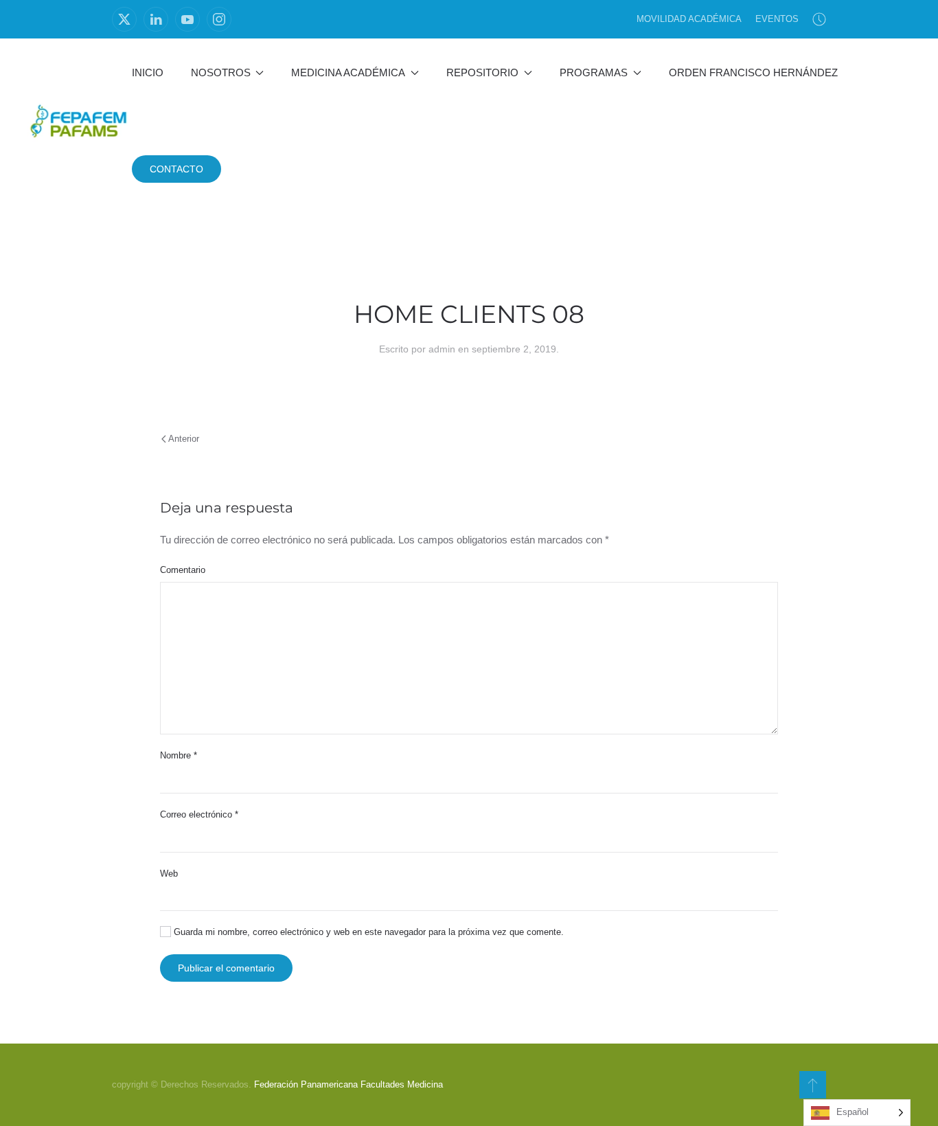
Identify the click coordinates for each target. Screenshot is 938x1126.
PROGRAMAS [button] (594, 72)
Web (169, 873)
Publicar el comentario (226, 967)
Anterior (183, 438)
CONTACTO (176, 169)
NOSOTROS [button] (221, 72)
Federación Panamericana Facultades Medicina (348, 1084)
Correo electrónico (199, 814)
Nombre (178, 755)
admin (441, 349)
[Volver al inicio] (79, 121)
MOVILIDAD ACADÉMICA (689, 19)
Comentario (182, 570)
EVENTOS (777, 19)
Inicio (147, 72)
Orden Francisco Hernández (753, 72)
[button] (812, 1085)
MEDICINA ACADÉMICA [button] (348, 72)
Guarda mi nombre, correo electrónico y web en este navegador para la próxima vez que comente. (367, 932)
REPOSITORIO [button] (482, 72)
